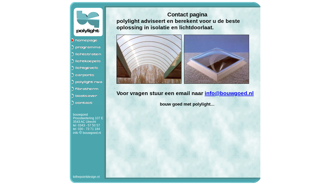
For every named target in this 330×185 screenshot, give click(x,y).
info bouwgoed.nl (87, 133)
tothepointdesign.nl (86, 177)
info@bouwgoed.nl (229, 93)
